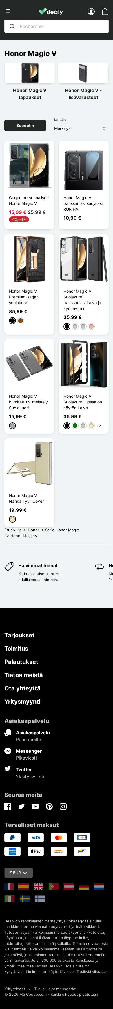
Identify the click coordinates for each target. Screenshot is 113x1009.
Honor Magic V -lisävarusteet (83, 93)
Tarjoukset (19, 635)
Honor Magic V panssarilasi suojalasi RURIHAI (83, 203)
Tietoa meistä (23, 675)
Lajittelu (60, 119)
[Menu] (21, 11)
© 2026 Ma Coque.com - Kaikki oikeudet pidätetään (51, 994)
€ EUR (15, 872)
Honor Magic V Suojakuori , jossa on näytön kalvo (82, 402)
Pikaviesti (26, 758)
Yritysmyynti (22, 701)
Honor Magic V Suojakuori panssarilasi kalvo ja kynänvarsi (82, 300)
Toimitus (16, 648)
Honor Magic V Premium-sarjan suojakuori (24, 297)
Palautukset (21, 661)
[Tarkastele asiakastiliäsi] (91, 11)
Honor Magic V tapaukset (30, 93)
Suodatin (25, 125)
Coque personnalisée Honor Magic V (29, 200)
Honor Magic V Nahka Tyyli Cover (26, 498)
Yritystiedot (14, 988)
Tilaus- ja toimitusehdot (55, 988)
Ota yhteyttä (22, 688)
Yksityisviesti (30, 776)
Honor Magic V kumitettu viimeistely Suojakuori (28, 402)
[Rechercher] (12, 26)
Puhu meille (28, 739)
